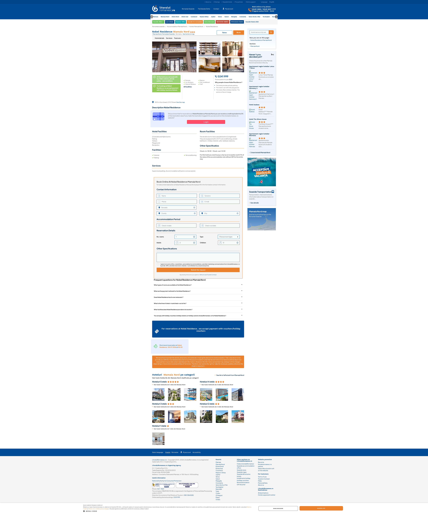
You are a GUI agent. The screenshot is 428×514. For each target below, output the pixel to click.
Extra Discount (209, 22)
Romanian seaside (158, 26)
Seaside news (241, 470)
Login (206, 122)
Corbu (218, 493)
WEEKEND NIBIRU (222, 22)
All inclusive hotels (237, 22)
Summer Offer (180, 22)
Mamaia (155, 17)
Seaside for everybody (195, 22)
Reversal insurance (243, 482)
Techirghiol (266, 17)
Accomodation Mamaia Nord (177, 26)
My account (229, 9)
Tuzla (217, 491)
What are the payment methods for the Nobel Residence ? (172, 291)
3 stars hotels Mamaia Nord (260, 152)
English (167, 452)
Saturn (226, 17)
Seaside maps (242, 472)
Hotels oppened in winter (266, 495)
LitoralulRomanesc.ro (159, 460)
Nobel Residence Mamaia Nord (261, 40)
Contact (216, 9)
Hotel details (159, 38)
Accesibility (197, 452)
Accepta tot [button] (321, 508)
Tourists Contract (212, 274)
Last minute (169, 22)
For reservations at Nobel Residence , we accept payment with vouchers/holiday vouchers (201, 329)
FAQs (260, 481)
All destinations (263, 493)
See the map (180, 102)
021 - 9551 (160, 489)
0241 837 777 (269, 9)
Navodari (219, 489)
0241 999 (256, 9)
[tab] (159, 38)
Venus (220, 17)
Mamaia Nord (165, 17)
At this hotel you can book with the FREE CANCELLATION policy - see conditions (167, 79)
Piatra (217, 497)
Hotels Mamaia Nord (196, 26)
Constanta (243, 17)
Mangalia (234, 17)
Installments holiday (243, 478)
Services (169, 38)
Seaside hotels (227, 2)
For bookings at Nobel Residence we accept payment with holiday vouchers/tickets (167, 88)
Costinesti (194, 17)
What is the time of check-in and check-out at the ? (170, 303)
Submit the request (198, 270)
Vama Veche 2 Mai (254, 17)
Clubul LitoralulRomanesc (245, 464)
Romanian (175, 452)
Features (177, 38)
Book (239, 32)
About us (208, 2)
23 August (219, 495)
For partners (239, 2)
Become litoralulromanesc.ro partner (265, 464)
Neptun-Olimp (204, 17)
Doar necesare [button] (278, 508)
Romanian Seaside (188, 9)
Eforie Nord (175, 17)
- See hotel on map (188, 34)
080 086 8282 (189, 495)
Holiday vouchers (243, 480)
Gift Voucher (241, 484)
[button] (154, 394)
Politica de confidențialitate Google (99, 509)
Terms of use (203, 274)
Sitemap (217, 2)
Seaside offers (157, 22)
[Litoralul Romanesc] (163, 9)
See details (254, 203)
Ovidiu (218, 499)
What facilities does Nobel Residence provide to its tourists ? (173, 309)
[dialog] (214, 508)
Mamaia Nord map (258, 211)
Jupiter (213, 17)
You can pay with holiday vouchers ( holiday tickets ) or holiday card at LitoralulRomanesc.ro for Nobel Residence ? (190, 316)
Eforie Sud (185, 17)
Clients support (251, 2)
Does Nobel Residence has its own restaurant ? (168, 297)
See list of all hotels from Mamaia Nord (230, 375)
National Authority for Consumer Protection (166, 481)
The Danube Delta (204, 9)
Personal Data (262, 483)
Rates (224, 32)
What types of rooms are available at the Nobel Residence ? (172, 285)
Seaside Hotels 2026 (252, 22)
